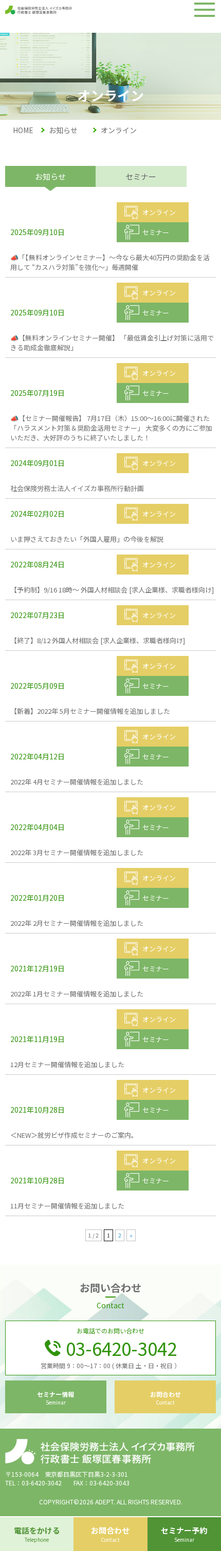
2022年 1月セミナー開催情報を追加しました (76, 993)
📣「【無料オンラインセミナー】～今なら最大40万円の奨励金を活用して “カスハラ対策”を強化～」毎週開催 (110, 262)
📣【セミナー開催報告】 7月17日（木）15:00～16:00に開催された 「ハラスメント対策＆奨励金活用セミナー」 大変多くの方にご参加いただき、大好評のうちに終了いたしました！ (111, 427)
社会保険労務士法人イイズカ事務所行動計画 (77, 488)
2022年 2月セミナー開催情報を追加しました (76, 923)
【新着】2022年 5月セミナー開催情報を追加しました (90, 711)
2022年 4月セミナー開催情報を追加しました (76, 782)
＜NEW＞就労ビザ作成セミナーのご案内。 (74, 1135)
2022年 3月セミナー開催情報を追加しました (76, 852)
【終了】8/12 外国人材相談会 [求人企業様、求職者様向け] (97, 640)
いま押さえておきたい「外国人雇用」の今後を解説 (86, 539)
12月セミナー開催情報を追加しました (67, 1064)
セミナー (140, 176)
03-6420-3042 (121, 1348)
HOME (23, 130)
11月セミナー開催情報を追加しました (67, 1205)
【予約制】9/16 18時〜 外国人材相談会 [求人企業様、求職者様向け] (112, 589)
